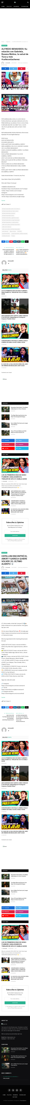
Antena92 (8, 62)
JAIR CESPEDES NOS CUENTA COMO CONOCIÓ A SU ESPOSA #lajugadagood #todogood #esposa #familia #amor (14, 317)
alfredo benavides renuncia (8, 213)
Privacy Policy (14, 540)
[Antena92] (15, 2)
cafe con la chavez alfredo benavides (11, 224)
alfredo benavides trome (8, 215)
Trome (13, 235)
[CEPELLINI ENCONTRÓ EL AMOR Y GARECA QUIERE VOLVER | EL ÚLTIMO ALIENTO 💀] (15, 585)
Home (3, 6)
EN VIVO (19, 231)
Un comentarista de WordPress (10, 1076)
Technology (24, 6)
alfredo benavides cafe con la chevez (11, 208)
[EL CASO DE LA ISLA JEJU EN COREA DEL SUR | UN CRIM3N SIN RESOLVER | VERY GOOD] (15, 354)
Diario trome (13, 231)
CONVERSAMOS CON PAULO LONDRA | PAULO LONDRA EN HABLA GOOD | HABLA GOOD (18, 502)
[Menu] (2, 2)
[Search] (28, 2)
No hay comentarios (23, 62)
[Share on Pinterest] (21, 68)
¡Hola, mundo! (6, 1078)
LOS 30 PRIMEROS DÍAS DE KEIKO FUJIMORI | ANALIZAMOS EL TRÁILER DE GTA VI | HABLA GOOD (14, 292)
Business (16, 6)
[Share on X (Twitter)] (13, 68)
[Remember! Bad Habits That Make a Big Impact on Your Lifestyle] (6, 409)
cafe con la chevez (6, 226)
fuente (3, 200)
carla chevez (5, 231)
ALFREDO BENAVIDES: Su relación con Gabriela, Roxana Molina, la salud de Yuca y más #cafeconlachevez (22, 718)
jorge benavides (6, 233)
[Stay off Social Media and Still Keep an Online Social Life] (6, 433)
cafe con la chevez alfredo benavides (11, 229)
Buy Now (15, 1097)
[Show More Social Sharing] (27, 68)
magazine (4, 45)
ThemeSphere (23, 1100)
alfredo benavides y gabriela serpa (10, 217)
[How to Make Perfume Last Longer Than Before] (6, 425)
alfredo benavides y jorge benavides (10, 220)
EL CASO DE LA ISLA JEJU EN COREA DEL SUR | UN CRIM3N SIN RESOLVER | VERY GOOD (20, 511)
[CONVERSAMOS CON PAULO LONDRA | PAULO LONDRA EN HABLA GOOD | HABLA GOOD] (15, 331)
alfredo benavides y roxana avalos (10, 222)
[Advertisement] (15, 25)
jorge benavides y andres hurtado (19, 233)
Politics (9, 6)
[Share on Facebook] (5, 68)
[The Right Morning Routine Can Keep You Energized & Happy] (6, 417)
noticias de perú (6, 235)
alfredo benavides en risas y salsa (10, 211)
